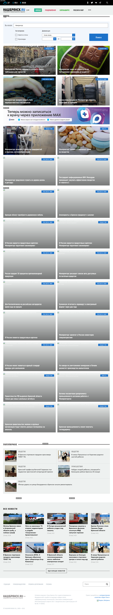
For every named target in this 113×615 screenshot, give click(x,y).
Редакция (7, 584)
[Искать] (107, 584)
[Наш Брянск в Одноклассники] (88, 3)
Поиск (99, 37)
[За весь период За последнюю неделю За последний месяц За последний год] (58, 35)
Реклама (49, 584)
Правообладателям (19, 584)
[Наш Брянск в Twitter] (92, 3)
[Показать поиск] (107, 2)
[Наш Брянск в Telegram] (100, 3)
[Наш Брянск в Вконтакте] (96, 3)
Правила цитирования (35, 584)
